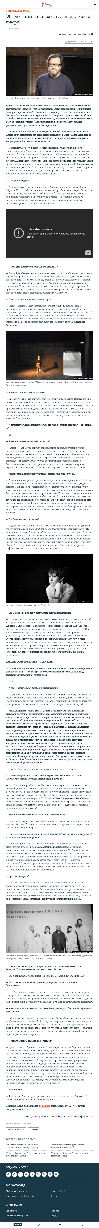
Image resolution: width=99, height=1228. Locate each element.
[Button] (65, 34)
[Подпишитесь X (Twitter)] (20, 1174)
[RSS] (44, 1174)
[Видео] (60, 1225)
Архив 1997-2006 (58, 1191)
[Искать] (81, 1225)
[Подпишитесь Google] (8, 1174)
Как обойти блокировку (17, 1216)
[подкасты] (39, 1225)
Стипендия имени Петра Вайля (20, 1196)
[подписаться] (56, 1174)
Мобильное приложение (17, 1191)
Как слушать (11, 1211)
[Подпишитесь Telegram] (32, 1174)
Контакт (54, 1196)
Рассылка (55, 1211)
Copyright (55, 1216)
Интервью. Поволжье (18, 11)
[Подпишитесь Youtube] (26, 1174)
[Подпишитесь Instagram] (38, 1174)
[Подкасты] (50, 1174)
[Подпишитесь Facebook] (14, 1174)
